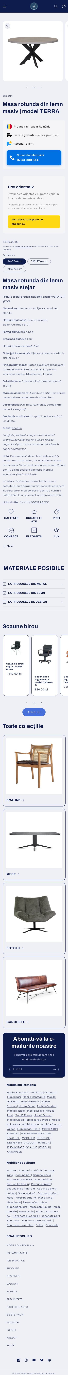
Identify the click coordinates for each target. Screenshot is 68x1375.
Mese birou (14, 1202)
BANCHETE (15, 1022)
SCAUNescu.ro (28, 1373)
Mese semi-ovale (40, 1207)
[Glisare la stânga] (26, 87)
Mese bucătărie (26, 1197)
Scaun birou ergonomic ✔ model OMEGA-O (44, 681)
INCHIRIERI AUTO (17, 1307)
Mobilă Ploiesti (16, 1110)
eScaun (17, 428)
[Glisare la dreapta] (41, 87)
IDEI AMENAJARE (32, 1133)
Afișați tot (34, 712)
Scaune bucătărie (30, 1170)
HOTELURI (13, 1322)
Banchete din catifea (20, 1225)
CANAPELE (14, 1151)
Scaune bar (23, 1175)
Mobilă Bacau (42, 1115)
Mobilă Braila (35, 1110)
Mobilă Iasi (14, 1097)
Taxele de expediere (24, 246)
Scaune (12, 1170)
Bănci (39, 1211)
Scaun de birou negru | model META (15, 667)
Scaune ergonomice (20, 1179)
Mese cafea (30, 1202)
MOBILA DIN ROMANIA (20, 1245)
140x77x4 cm (14, 269)
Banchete (13, 1220)
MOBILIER (28, 1138)
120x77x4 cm (14, 261)
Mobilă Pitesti (23, 1115)
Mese (10, 1197)
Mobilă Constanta (34, 1097)
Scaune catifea (47, 1193)
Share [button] (10, 546)
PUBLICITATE (15, 1147)
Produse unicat (41, 1184)
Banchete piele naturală (37, 1220)
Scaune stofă (26, 1193)
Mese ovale (26, 1211)
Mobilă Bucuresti (17, 1092)
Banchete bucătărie (25, 1216)
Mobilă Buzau (30, 1124)
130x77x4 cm (39, 261)
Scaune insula (42, 1175)
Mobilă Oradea (46, 1106)
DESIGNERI (14, 1142)
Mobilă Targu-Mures (37, 1120)
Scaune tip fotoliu (18, 1184)
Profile (10, 1345)
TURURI (11, 1330)
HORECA (44, 1142)
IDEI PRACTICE (16, 1260)
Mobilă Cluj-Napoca (42, 1092)
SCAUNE (13, 800)
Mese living (45, 1197)
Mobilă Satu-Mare (28, 1129)
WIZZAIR (12, 1338)
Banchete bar (50, 1216)
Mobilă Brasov (30, 1101)
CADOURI (30, 1142)
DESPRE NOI (40, 502)
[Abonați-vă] (54, 1069)
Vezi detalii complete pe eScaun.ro (27, 221)
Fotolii (39, 1225)
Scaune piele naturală (21, 1188)
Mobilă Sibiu (15, 1120)
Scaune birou (43, 1179)
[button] (4, 6)
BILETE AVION (15, 1315)
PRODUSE (43, 1138)
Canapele (52, 1225)
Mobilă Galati (26, 1106)
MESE (11, 874)
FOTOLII (13, 948)
